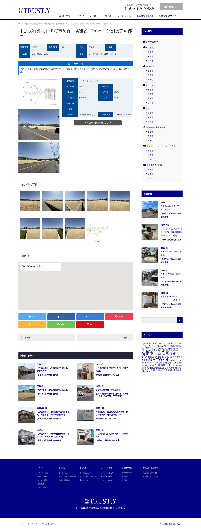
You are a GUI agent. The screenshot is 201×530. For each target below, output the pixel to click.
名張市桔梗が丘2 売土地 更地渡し (171, 208)
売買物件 (39, 24)
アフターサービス (107, 476)
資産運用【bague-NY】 (169, 16)
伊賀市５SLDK (146, 350)
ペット (146, 345)
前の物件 (28, 337)
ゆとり (165, 343)
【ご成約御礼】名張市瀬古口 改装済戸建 (112, 435)
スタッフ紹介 (42, 476)
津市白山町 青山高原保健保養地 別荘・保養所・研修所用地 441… (112, 413)
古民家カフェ (176, 350)
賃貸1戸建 (178, 368)
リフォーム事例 (106, 480)
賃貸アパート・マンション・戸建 (161, 146)
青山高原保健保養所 (164, 370)
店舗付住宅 (166, 365)
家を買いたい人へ (65, 473)
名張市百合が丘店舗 (151, 363)
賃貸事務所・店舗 (154, 165)
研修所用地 (169, 368)
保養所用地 (156, 350)
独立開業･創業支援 (145, 16)
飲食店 (176, 370)
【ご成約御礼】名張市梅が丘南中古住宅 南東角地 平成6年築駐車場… (53, 413)
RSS (20, 523)
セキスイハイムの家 (174, 343)
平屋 (158, 364)
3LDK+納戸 (158, 343)
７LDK (148, 371)
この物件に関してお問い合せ (98, 123)
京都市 (150, 98)
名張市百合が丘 (157, 360)
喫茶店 (162, 362)
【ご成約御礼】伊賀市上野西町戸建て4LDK (112, 369)
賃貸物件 (125, 480)
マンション (150, 85)
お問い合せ (173, 7)
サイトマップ (32, 524)
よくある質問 (42, 480)
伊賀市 (27, 24)
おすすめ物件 (102, 394)
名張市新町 (150, 357)
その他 (108, 418)
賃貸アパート (146, 370)
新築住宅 (150, 66)
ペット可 (155, 346)
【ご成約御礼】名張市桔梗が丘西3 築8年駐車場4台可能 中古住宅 (171, 232)
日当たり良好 (175, 365)
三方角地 (164, 345)
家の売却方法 (85, 480)
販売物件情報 (64, 16)
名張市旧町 (160, 357)
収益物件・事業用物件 (56, 24)
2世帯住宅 (145, 343)
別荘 (164, 350)
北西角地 (169, 350)
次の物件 (124, 337)
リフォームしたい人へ (109, 473)
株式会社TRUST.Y (176, 524)
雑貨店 (153, 370)
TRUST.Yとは (43, 473)
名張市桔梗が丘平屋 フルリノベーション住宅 (171, 298)
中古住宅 (116, 375)
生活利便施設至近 (158, 368)
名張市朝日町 (169, 357)
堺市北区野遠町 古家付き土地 (171, 276)
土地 (45, 24)
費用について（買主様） (68, 476)
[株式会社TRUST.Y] (34, 11)
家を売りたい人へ (86, 473)
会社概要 (41, 484)
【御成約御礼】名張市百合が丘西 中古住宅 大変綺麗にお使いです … (53, 435)
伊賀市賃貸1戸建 (177, 348)
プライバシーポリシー (49, 524)
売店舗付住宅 (171, 362)
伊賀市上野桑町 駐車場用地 (108, 390)
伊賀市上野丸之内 (165, 348)
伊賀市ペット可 (151, 348)
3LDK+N (151, 343)
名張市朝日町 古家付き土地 (171, 253)
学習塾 (179, 363)
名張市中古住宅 (155, 353)
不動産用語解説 (64, 480)
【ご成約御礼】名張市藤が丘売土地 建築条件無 (53, 369)
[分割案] (97, 238)
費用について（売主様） (89, 476)
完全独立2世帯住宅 (148, 365)
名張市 (40, 375)
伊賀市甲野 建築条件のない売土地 (52, 390)
